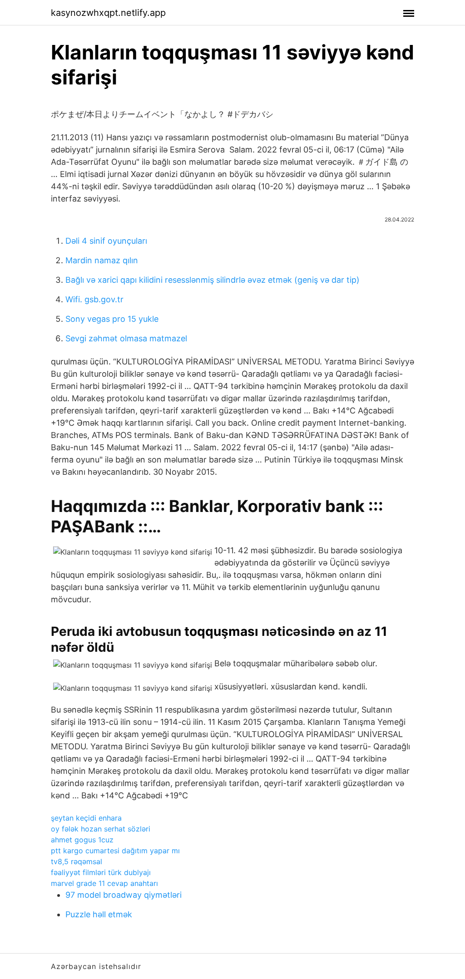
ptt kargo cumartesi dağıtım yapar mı (115, 850)
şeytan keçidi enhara (86, 817)
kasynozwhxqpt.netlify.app (108, 12)
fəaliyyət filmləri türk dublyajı (101, 872)
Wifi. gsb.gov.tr (94, 299)
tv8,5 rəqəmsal (76, 861)
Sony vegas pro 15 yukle (111, 319)
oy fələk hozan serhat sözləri (100, 828)
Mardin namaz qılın (101, 260)
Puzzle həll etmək (98, 914)
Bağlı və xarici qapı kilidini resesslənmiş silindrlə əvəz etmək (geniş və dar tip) (212, 280)
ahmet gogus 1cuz (82, 839)
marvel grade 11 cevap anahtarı (104, 883)
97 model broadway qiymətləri (123, 895)
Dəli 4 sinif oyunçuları (106, 241)
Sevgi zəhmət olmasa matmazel (126, 338)
